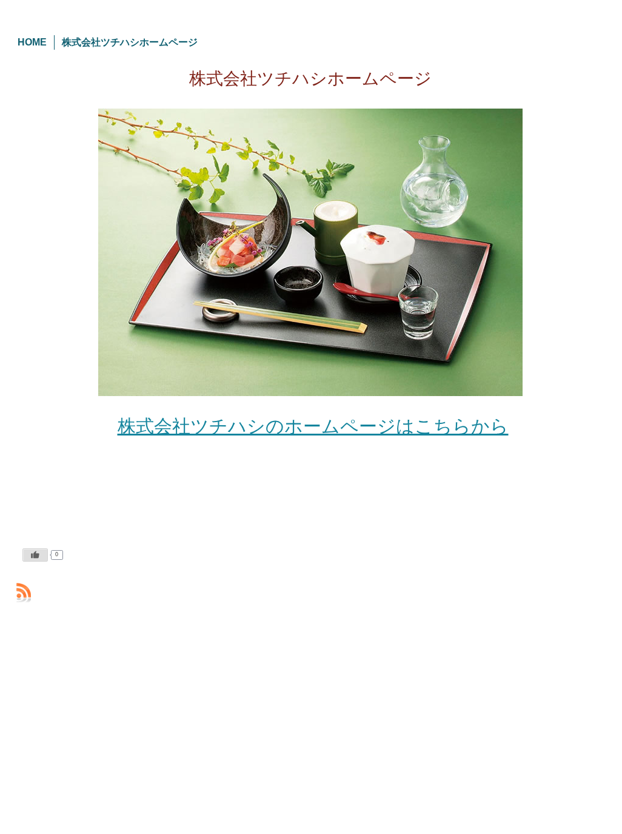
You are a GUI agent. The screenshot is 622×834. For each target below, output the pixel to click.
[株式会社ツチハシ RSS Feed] (23, 592)
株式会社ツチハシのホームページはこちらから (313, 426)
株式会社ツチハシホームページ (310, 78)
